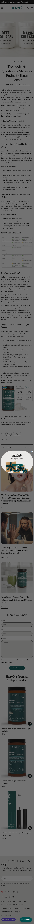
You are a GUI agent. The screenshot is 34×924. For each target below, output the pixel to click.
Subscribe (17, 465)
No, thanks (17, 467)
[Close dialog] (32, 451)
